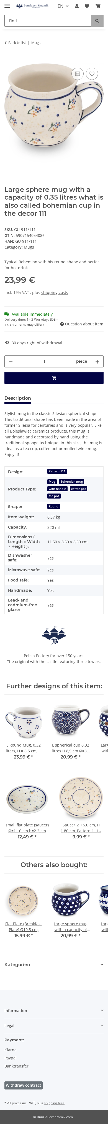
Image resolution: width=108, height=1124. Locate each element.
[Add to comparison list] (77, 74)
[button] (77, 6)
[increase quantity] (97, 361)
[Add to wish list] (92, 74)
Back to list (17, 42)
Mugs (29, 247)
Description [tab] (17, 398)
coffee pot (78, 489)
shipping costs (54, 292)
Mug (52, 482)
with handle (57, 489)
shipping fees (54, 1103)
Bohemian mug (71, 482)
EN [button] (60, 6)
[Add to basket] (8, 60)
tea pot (54, 496)
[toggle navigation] (7, 3)
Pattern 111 (57, 471)
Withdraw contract (23, 1085)
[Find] (97, 21)
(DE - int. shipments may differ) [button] (31, 322)
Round (53, 506)
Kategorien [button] (17, 964)
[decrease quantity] (11, 361)
